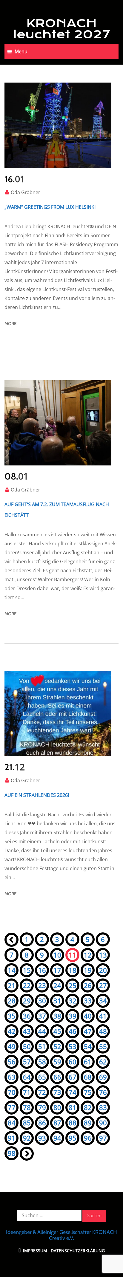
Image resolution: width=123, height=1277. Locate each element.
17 (57, 970)
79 (42, 1107)
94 (57, 1137)
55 (103, 1046)
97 (103, 1137)
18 (72, 970)
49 (12, 1046)
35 (12, 1015)
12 (88, 954)
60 (72, 1061)
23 (42, 985)
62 (103, 1061)
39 (72, 1015)
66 (57, 1076)
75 (88, 1092)
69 (103, 1076)
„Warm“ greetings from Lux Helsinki (50, 207)
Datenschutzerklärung (78, 1250)
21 (12, 985)
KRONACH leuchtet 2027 (61, 28)
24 (57, 985)
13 (103, 954)
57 (27, 1061)
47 (88, 1031)
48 (103, 1031)
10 (57, 954)
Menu (21, 51)
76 (103, 1092)
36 (27, 1015)
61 (88, 1061)
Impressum (34, 1250)
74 (72, 1092)
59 (57, 1061)
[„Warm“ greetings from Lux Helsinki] (57, 125)
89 (88, 1122)
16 (42, 970)
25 (72, 985)
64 (27, 1076)
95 (72, 1137)
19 (88, 970)
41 (103, 1015)
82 (88, 1107)
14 (12, 970)
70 (12, 1092)
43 (27, 1031)
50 (27, 1046)
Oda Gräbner (25, 192)
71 (27, 1092)
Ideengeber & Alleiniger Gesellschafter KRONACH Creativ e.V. (61, 1235)
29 (27, 1000)
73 (57, 1092)
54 (88, 1046)
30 (42, 1000)
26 (88, 985)
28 (12, 1000)
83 (103, 1107)
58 (42, 1061)
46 (72, 1031)
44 (42, 1031)
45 (57, 1031)
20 (103, 970)
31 (57, 1000)
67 (72, 1076)
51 (42, 1046)
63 (12, 1076)
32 (72, 1000)
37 (42, 1015)
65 (42, 1076)
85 (27, 1122)
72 (42, 1092)
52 (57, 1046)
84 (12, 1122)
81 (72, 1107)
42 (12, 1031)
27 (103, 985)
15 (27, 970)
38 (57, 1015)
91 (12, 1137)
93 (42, 1137)
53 (72, 1046)
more (10, 323)
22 (27, 985)
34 (103, 1000)
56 (12, 1061)
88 (72, 1122)
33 (88, 1000)
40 (88, 1015)
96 (88, 1137)
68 (88, 1076)
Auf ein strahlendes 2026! (36, 795)
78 (27, 1107)
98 (12, 1153)
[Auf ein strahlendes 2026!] (57, 713)
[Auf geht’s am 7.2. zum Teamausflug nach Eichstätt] (57, 423)
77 (12, 1107)
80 (57, 1107)
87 (57, 1122)
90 (103, 1122)
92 (27, 1137)
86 (42, 1122)
